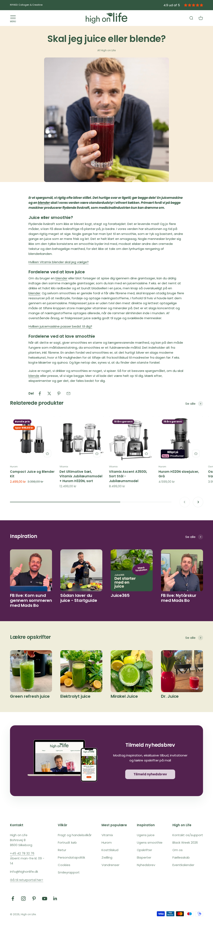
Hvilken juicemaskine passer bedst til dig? (60, 326)
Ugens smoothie (149, 842)
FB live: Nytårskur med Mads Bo (178, 598)
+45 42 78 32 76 (22, 853)
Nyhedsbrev (146, 865)
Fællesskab (181, 857)
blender (44, 202)
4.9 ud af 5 (171, 5)
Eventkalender (183, 865)
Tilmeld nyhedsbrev (150, 774)
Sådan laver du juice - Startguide (78, 598)
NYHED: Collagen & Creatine (26, 4)
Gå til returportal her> (26, 880)
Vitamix (63, 466)
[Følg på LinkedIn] (55, 898)
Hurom (14, 466)
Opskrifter (144, 850)
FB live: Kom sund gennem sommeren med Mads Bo (31, 600)
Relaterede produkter (36, 403)
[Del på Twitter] (49, 393)
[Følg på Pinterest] (34, 898)
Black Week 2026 (185, 842)
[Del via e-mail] (68, 393)
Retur (62, 850)
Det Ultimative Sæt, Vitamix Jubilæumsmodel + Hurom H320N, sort (80, 476)
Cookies (64, 865)
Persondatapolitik (71, 857)
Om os (177, 850)
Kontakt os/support (187, 835)
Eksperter (144, 857)
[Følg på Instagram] (23, 898)
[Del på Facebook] (39, 393)
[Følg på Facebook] (13, 898)
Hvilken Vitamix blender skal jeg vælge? (58, 262)
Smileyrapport (69, 872)
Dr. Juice (170, 696)
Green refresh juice (30, 696)
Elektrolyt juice (75, 696)
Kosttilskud (110, 850)
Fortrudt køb (67, 842)
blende (33, 376)
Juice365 (120, 595)
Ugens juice (146, 835)
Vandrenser (110, 865)
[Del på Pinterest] (58, 393)
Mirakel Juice (124, 696)
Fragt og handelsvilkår (75, 835)
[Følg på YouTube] (44, 898)
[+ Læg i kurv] (47, 453)
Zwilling (107, 857)
